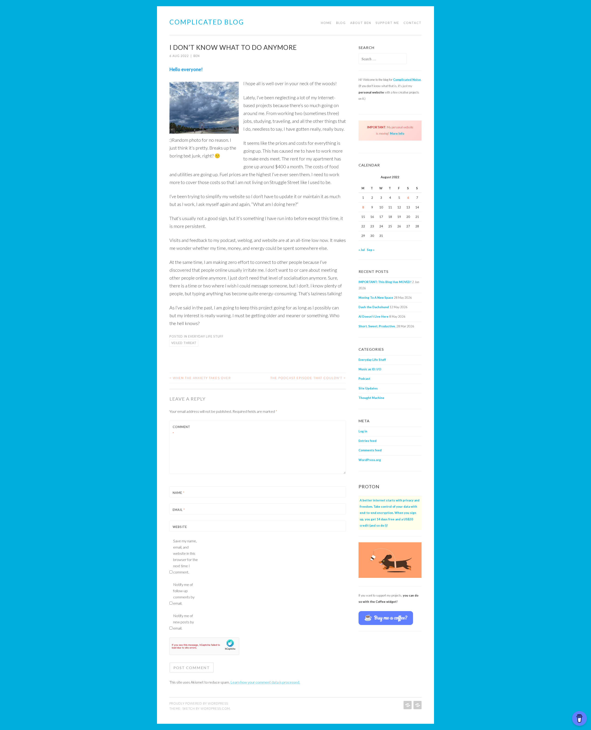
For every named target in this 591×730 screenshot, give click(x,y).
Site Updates (368, 388)
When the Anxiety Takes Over (200, 378)
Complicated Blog (206, 22)
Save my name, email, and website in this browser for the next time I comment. (185, 556)
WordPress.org (370, 460)
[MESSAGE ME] (417, 705)
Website (180, 527)
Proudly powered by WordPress (198, 703)
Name (178, 493)
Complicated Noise (407, 79)
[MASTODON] (407, 705)
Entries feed (368, 441)
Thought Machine (371, 398)
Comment (181, 430)
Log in (363, 431)
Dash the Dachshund (374, 307)
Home (326, 23)
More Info (397, 133)
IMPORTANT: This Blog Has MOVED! (385, 282)
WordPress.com (215, 708)
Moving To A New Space (376, 297)
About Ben (360, 23)
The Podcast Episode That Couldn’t (308, 378)
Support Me (387, 23)
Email (179, 510)
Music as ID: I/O (370, 369)
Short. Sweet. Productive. (377, 326)
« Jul (362, 250)
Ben (196, 56)
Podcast (364, 378)
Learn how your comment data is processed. (265, 682)
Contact (413, 23)
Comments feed (370, 450)
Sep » (370, 250)
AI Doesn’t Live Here (374, 316)
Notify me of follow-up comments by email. (184, 593)
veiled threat (183, 343)
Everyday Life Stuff (205, 336)
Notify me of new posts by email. (183, 621)
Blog (341, 23)
